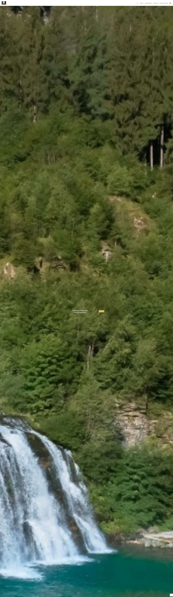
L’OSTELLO (141, 3)
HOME (137, 3)
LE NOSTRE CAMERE (148, 3)
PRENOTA (101, 311)
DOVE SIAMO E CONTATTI (164, 3)
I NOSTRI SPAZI (155, 3)
